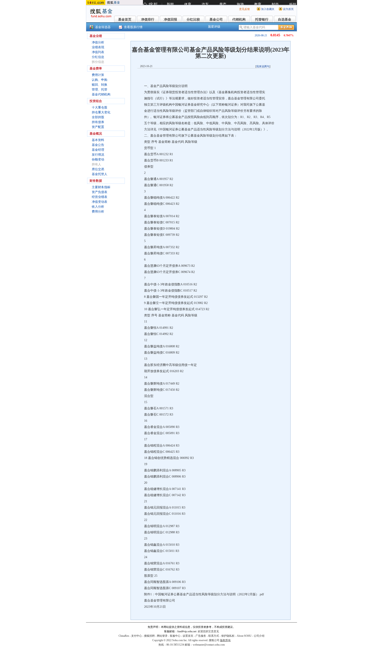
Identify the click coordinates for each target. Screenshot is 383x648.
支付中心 (136, 635)
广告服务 (200, 635)
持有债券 (98, 122)
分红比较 (193, 19)
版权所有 (225, 640)
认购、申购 (99, 79)
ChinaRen (124, 635)
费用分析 (98, 211)
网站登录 (162, 635)
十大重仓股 (99, 107)
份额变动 (98, 159)
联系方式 (213, 635)
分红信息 (98, 57)
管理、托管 (99, 89)
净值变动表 (99, 201)
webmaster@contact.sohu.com (209, 644)
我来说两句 (263, 66)
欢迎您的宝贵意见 (208, 631)
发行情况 (98, 154)
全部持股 (98, 117)
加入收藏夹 (267, 9)
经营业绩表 (99, 197)
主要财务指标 (101, 187)
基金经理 (98, 149)
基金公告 (98, 145)
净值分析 (98, 42)
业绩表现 (98, 47)
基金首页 (124, 19)
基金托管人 (99, 174)
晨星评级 (214, 26)
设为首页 (288, 9)
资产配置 (98, 127)
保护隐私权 (227, 635)
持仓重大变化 (101, 112)
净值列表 (98, 52)
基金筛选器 (103, 27)
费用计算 (98, 75)
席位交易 (98, 169)
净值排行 (147, 19)
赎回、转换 (99, 84)
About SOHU (244, 635)
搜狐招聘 (149, 635)
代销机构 (239, 19)
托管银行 (261, 19)
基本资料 (98, 140)
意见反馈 (244, 9)
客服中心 (175, 635)
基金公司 (216, 19)
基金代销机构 (101, 94)
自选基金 (284, 19)
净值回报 (170, 19)
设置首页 (188, 635)
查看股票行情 (133, 27)
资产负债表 (99, 192)
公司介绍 (259, 635)
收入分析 (98, 206)
